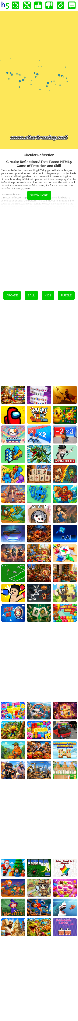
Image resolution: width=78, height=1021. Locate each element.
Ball (31, 295)
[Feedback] (72, 5)
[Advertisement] (39, 246)
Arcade (12, 295)
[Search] (15, 5)
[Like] (38, 5)
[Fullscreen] (27, 5)
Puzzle (66, 295)
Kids (48, 295)
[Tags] (60, 5)
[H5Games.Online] (5, 5)
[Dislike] (49, 5)
